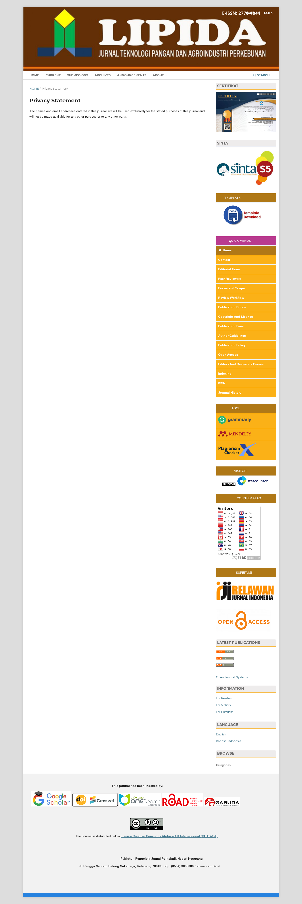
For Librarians (224, 712)
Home (34, 75)
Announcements (131, 75)
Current (53, 75)
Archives (103, 75)
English (221, 734)
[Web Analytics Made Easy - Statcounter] (228, 484)
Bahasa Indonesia (228, 741)
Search (263, 75)
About (158, 75)
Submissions (77, 75)
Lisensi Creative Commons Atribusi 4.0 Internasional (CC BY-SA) (169, 836)
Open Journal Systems (232, 677)
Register (252, 13)
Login (268, 13)
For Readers (224, 698)
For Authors (223, 705)
